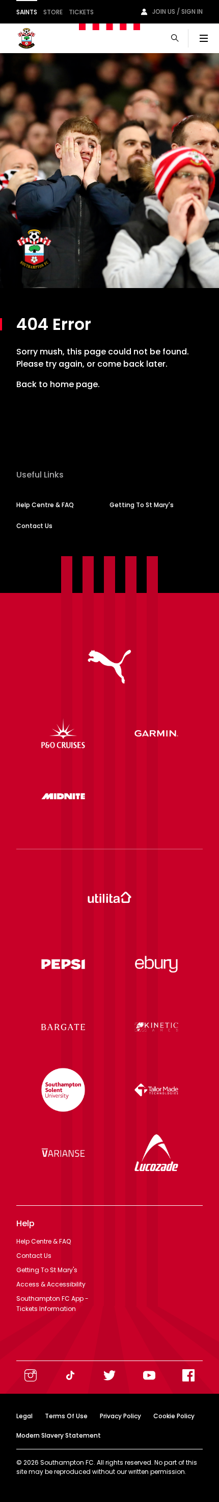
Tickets (81, 12)
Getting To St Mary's (142, 504)
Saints (26, 12)
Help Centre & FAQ (45, 504)
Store (53, 12)
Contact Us (34, 525)
